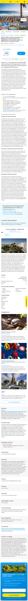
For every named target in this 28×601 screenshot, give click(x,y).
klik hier (18, 473)
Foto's (3, 31)
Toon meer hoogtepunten (14, 402)
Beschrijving (8, 31)
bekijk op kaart (21, 45)
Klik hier (6, 432)
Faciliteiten (23, 31)
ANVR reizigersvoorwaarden (16, 528)
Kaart (7, 235)
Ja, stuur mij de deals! (14, 595)
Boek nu (20, 53)
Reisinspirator (26, 302)
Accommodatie (16, 31)
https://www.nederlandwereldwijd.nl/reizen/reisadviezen (13, 411)
